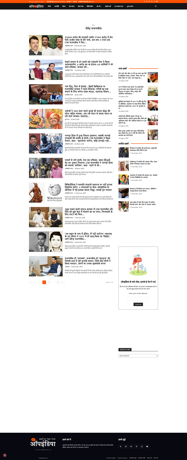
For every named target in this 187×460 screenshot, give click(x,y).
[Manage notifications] (4, 455)
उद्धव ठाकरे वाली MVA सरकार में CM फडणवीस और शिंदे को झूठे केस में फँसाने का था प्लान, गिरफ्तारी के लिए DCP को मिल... (89, 212)
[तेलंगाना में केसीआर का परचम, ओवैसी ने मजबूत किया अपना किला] (123, 193)
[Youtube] (157, 1)
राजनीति (31, 103)
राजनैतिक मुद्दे (32, 275)
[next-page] (62, 282)
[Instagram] (147, 1)
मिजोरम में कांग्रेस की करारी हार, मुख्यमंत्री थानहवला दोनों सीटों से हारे (143, 149)
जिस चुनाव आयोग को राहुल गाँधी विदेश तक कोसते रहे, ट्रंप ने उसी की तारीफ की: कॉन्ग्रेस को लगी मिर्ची (131, 133)
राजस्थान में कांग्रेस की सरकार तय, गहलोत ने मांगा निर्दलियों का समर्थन (143, 176)
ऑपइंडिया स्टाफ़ (69, 46)
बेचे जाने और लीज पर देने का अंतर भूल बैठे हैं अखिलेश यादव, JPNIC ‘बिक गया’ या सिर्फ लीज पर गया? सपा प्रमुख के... (132, 76)
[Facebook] (144, 1)
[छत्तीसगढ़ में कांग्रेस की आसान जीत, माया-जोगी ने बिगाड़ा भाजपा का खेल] (123, 166)
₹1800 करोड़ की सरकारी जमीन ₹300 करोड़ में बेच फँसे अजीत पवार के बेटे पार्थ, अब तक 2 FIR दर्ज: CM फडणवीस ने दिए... (89, 40)
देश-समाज (31, 54)
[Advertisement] (138, 329)
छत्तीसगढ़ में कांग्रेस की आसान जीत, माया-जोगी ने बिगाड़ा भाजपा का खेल (144, 163)
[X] (152, 1)
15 (58, 282)
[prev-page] (31, 282)
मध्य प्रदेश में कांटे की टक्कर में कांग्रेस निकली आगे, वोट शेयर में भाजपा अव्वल (143, 203)
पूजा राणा (67, 119)
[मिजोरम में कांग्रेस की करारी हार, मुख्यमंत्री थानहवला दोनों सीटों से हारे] (123, 152)
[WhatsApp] (154, 1)
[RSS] (149, 1)
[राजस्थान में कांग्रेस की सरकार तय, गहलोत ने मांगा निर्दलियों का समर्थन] (123, 179)
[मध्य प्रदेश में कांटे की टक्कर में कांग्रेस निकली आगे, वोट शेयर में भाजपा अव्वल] (123, 206)
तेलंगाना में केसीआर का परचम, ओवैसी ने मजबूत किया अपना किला (143, 190)
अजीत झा (67, 267)
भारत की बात (32, 128)
